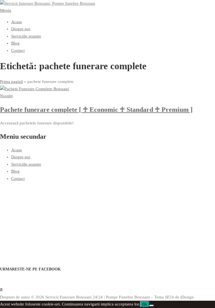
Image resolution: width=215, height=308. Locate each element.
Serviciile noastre (26, 36)
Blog (15, 43)
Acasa (16, 22)
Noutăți (6, 96)
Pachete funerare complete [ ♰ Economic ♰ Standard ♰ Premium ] (96, 109)
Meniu (5, 10)
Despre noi (20, 29)
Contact (18, 50)
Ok (144, 304)
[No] (151, 305)
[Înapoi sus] (1, 290)
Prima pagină (11, 81)
